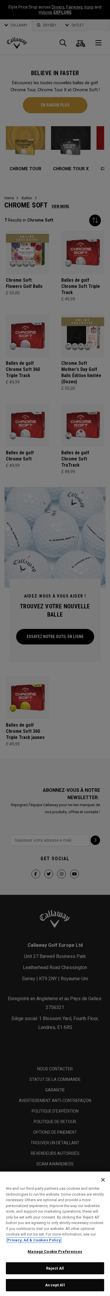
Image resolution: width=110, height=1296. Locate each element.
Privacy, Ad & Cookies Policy (34, 1240)
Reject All (55, 1268)
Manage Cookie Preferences (55, 1251)
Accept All (55, 1285)
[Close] (103, 1179)
